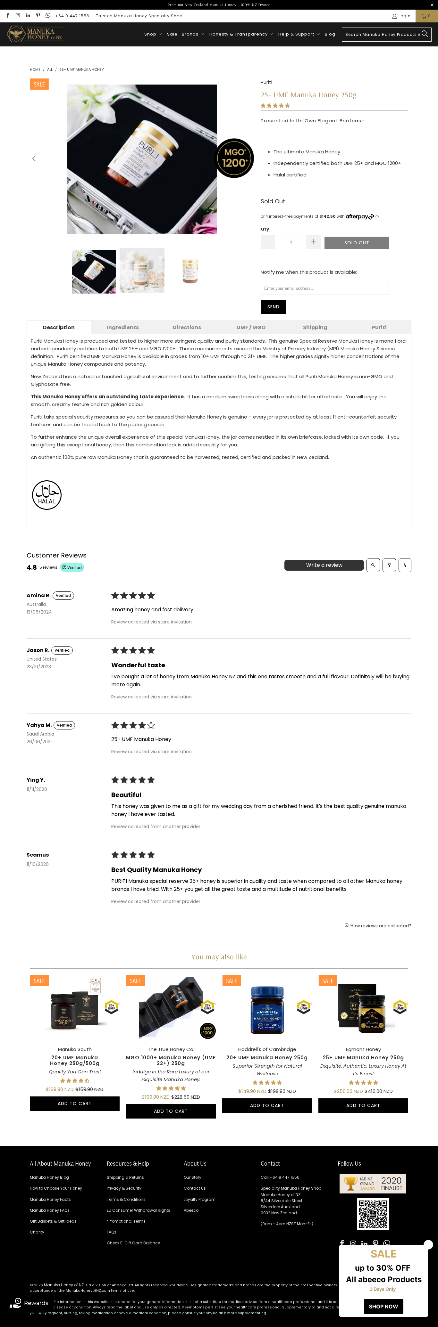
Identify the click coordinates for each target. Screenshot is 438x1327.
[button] (153, 34)
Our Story (192, 1177)
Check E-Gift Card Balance (133, 1243)
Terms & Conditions (126, 1199)
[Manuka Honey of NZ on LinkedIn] (27, 16)
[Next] (249, 158)
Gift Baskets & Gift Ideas (53, 1221)
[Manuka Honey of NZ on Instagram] (17, 16)
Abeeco (191, 1210)
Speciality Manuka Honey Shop (291, 1188)
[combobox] (387, 35)
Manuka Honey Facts (50, 1199)
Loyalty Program (199, 1199)
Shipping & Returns (125, 1177)
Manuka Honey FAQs (50, 1210)
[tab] (59, 327)
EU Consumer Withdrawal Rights (138, 1210)
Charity (37, 1232)
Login (405, 16)
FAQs (111, 1232)
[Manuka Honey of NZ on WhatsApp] (47, 16)
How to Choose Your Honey (56, 1188)
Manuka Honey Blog (49, 1177)
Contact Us (195, 1188)
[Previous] (34, 158)
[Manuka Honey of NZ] (35, 34)
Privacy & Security (124, 1188)
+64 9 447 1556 (72, 16)
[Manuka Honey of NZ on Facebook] (7, 16)
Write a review (324, 565)
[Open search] (373, 565)
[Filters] (389, 565)
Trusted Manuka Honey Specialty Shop (139, 16)
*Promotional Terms (126, 1221)
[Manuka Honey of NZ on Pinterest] (37, 16)
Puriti (266, 82)
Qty (265, 229)
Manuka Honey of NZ (64, 1285)
